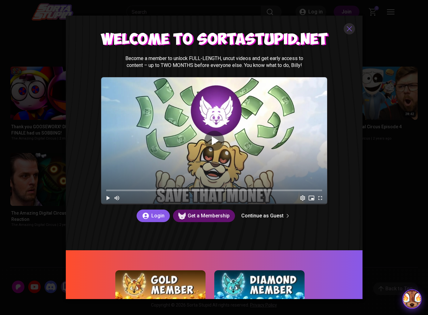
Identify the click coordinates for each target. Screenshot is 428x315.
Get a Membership (208, 216)
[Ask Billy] (412, 299)
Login (157, 216)
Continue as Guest (262, 216)
